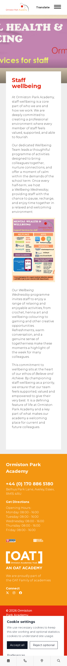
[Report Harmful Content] (38, 540)
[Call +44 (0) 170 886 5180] (25, 661)
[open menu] (57, 7)
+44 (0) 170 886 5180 (29, 483)
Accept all (17, 645)
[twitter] (7, 593)
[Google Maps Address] (42, 661)
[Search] (58, 661)
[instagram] (14, 593)
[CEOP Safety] (11, 540)
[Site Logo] (19, 7)
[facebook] (20, 593)
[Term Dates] (8, 661)
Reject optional (44, 645)
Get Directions (17, 502)
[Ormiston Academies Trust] (24, 560)
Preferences (16, 655)
